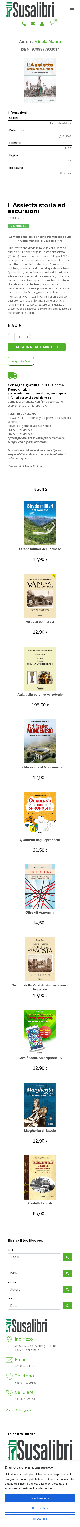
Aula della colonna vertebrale (40, 694)
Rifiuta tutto (40, 1518)
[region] (40, 1494)
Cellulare (24, 1392)
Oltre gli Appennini (40, 912)
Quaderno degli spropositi (40, 840)
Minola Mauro (47, 41)
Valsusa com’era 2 (40, 622)
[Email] (9, 1360)
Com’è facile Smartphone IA (40, 1058)
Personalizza (40, 1508)
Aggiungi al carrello (37, 347)
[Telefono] (9, 1377)
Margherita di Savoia (40, 1131)
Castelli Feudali (40, 1203)
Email (20, 1359)
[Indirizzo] (9, 1340)
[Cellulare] (9, 1393)
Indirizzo (24, 1339)
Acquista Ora (21, 361)
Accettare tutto (40, 1497)
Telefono (24, 1375)
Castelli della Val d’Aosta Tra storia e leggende (40, 987)
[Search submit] (67, 1257)
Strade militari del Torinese (40, 549)
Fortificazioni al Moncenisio (40, 767)
